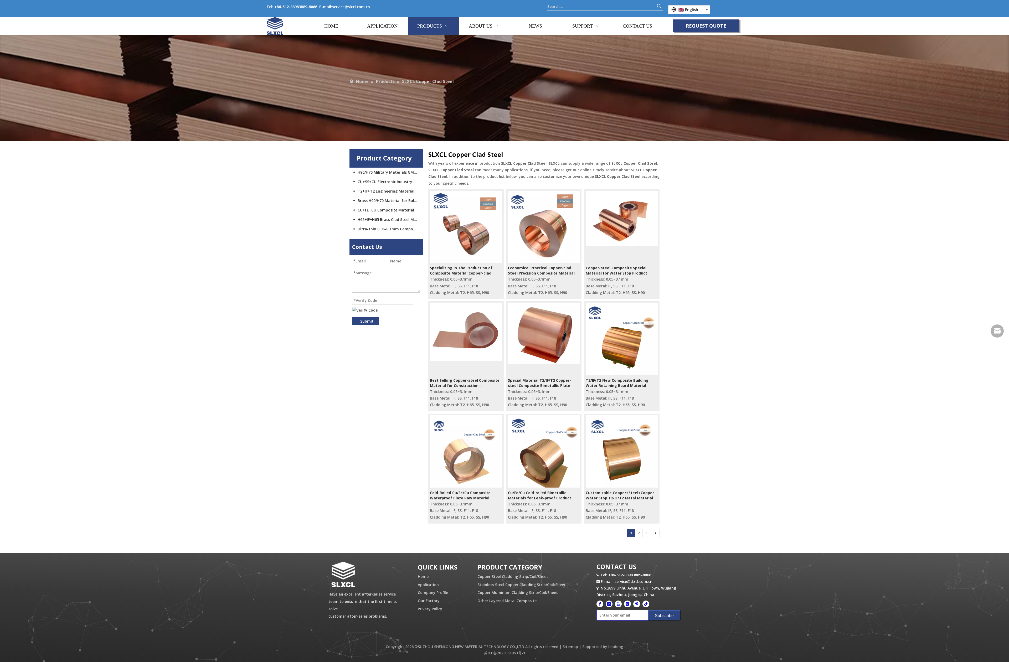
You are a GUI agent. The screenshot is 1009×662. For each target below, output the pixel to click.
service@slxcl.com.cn (351, 6)
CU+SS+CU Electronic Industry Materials (390, 181)
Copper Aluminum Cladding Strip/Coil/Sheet (517, 592)
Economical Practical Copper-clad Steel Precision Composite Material (541, 270)
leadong (615, 646)
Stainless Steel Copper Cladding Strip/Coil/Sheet (521, 584)
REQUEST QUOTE (706, 26)
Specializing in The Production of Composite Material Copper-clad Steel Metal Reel (461, 270)
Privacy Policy (430, 608)
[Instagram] (627, 604)
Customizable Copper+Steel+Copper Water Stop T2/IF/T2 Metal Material (620, 495)
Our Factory (429, 600)
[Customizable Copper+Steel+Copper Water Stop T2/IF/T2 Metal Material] (622, 450)
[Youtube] (618, 604)
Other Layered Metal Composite (507, 600)
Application (428, 584)
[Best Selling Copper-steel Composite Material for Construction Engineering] (466, 331)
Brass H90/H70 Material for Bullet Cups (390, 200)
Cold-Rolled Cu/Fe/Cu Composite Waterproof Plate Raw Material (460, 495)
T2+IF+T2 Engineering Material (386, 191)
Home (423, 576)
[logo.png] (343, 574)
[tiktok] (645, 604)
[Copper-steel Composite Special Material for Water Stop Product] (622, 217)
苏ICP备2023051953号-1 (504, 652)
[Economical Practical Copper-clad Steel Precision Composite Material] (544, 226)
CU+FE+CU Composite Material (386, 210)
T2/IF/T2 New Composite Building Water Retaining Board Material (617, 383)
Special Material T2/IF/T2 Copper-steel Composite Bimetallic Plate (539, 383)
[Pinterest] (636, 604)
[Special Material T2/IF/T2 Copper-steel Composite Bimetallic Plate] (544, 333)
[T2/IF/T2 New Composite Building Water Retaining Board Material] (622, 338)
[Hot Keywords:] (659, 7)
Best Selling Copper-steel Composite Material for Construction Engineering (465, 383)
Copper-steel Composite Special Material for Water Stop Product (616, 270)
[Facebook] (599, 604)
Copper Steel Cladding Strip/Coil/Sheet (512, 576)
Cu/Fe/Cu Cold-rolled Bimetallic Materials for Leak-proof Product (539, 495)
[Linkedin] (609, 604)
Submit (367, 321)
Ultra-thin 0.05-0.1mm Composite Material (390, 228)
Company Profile (433, 592)
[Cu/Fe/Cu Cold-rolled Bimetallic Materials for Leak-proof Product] (544, 450)
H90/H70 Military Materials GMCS (388, 172)
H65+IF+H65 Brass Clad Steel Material (390, 219)
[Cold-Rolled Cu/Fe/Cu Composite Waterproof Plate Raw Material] (466, 450)
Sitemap (570, 646)
